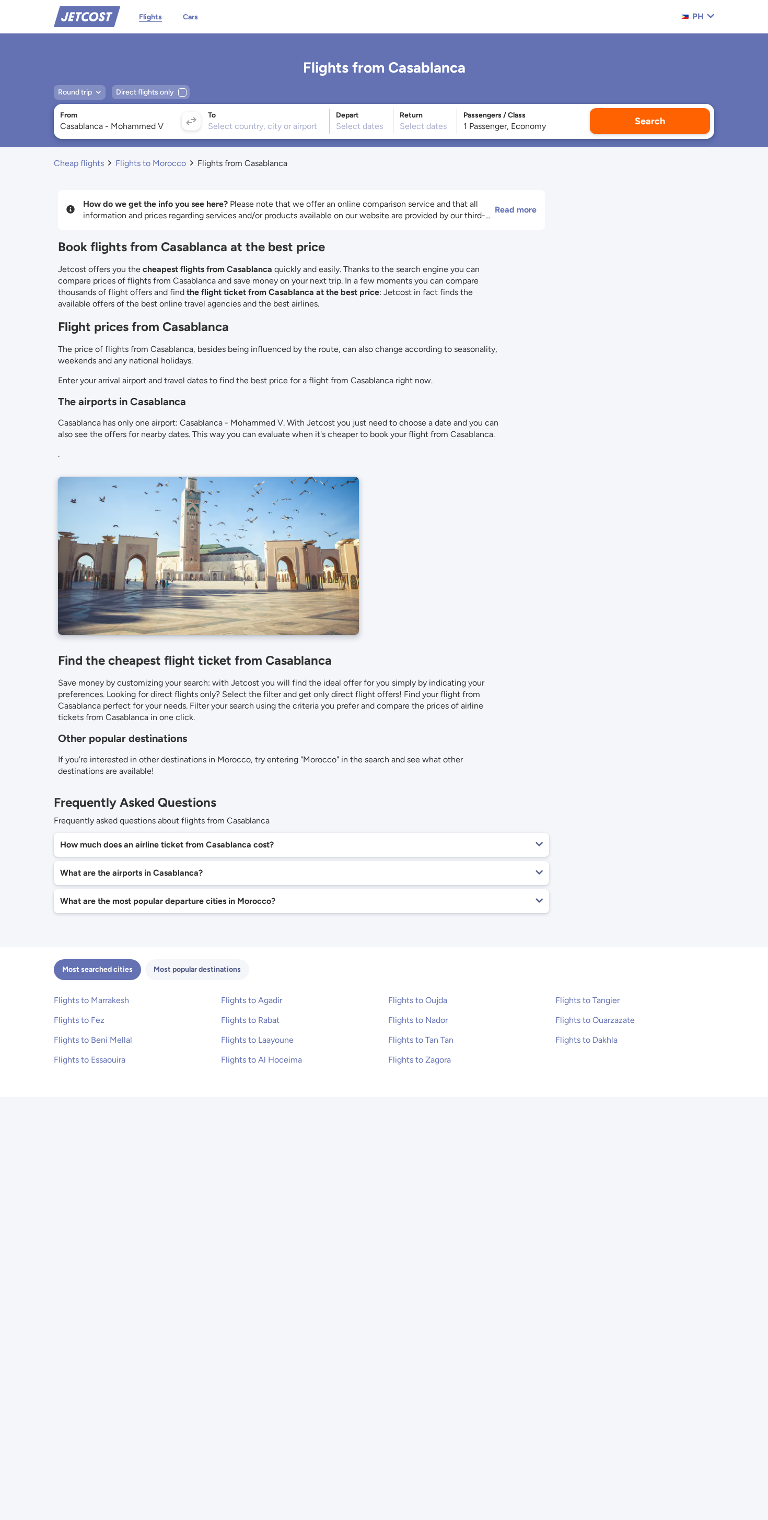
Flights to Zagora (419, 1060)
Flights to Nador (418, 1020)
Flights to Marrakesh (91, 1000)
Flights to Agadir (251, 1000)
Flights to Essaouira (89, 1060)
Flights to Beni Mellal (93, 1040)
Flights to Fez (79, 1020)
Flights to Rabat (250, 1020)
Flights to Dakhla (586, 1040)
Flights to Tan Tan (420, 1040)
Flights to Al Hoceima (261, 1060)
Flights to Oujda (417, 1000)
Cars (190, 17)
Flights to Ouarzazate (595, 1020)
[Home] (87, 16)
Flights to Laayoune (257, 1040)
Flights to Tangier (587, 1000)
